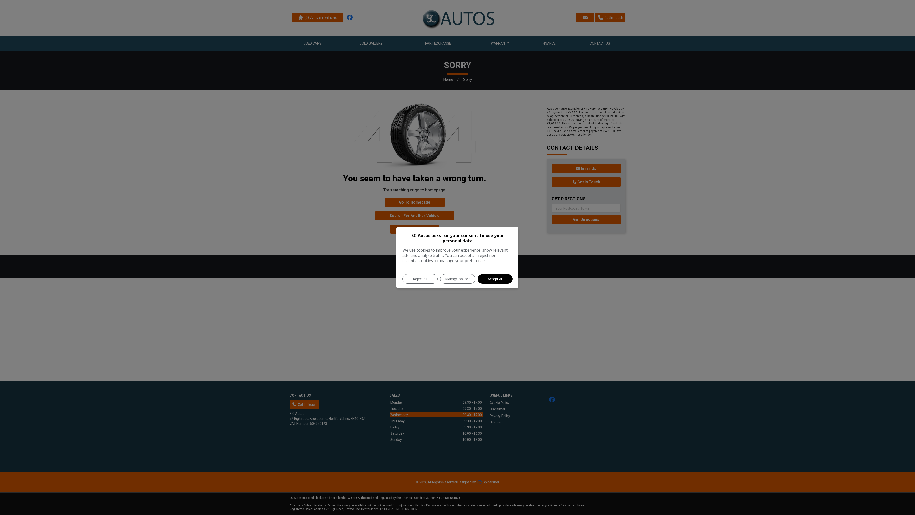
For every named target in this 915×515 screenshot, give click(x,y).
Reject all (420, 279)
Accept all (495, 279)
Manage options (457, 279)
